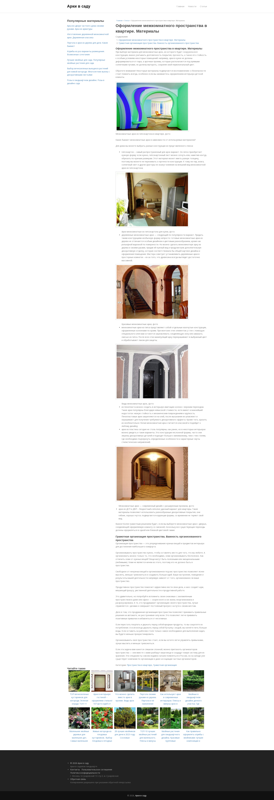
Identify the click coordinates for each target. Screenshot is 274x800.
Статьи (203, 6)
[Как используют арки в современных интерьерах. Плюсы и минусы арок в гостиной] (170, 691)
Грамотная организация (165, 665)
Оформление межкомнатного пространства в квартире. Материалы (152, 40)
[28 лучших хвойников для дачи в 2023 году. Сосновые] (125, 728)
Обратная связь (78, 779)
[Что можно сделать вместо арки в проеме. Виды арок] (125, 691)
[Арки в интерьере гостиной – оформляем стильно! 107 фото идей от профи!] (102, 691)
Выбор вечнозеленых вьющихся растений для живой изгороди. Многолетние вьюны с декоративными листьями (88, 71)
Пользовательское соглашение (96, 769)
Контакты (75, 769)
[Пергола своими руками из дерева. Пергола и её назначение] (147, 691)
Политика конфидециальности (85, 772)
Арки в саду (78, 6)
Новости (192, 6)
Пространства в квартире (139, 665)
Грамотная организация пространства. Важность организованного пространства (159, 43)
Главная (180, 6)
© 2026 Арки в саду (79, 763)
